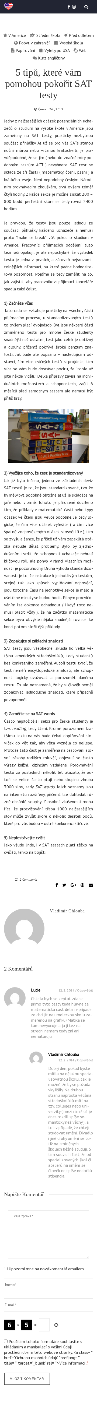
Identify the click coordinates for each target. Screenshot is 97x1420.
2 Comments (28, 879)
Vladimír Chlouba (67, 911)
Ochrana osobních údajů (36, 1357)
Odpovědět (85, 990)
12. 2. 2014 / (67, 990)
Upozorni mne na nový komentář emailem (46, 1268)
